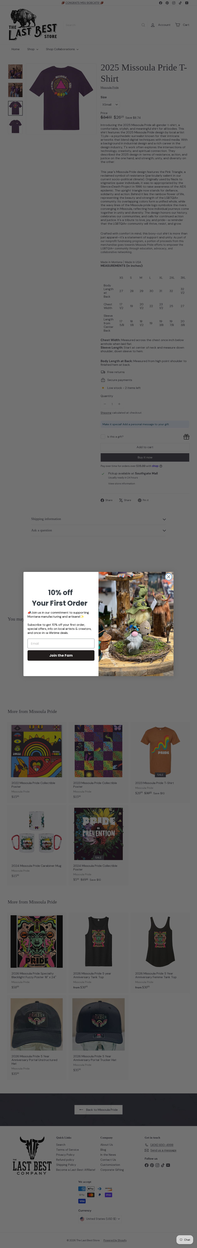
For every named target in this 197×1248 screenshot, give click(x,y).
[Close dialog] (168, 576)
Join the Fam (61, 655)
